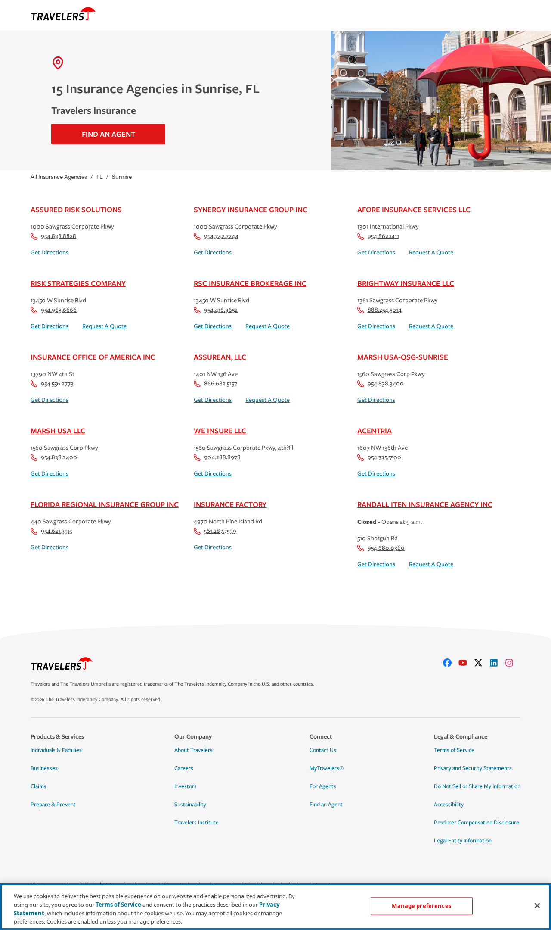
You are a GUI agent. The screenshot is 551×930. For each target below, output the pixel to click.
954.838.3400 (386, 383)
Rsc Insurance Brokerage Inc (250, 283)
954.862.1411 (383, 236)
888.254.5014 (385, 309)
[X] (481, 662)
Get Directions (49, 252)
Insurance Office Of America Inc (93, 357)
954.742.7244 (221, 236)
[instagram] (512, 662)
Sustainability (190, 804)
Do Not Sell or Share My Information (477, 786)
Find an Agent (326, 804)
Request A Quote (431, 252)
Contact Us (323, 750)
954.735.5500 (384, 457)
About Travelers (193, 750)
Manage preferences (421, 906)
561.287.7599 (220, 531)
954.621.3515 (56, 531)
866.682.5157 (220, 383)
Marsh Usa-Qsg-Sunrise (402, 357)
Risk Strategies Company (78, 283)
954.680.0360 (386, 547)
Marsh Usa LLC (58, 430)
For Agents (323, 786)
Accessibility (449, 804)
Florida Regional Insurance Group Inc (105, 504)
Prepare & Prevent (53, 804)
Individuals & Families (56, 750)
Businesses (44, 768)
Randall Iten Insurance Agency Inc (424, 504)
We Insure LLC (220, 430)
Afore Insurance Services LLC (414, 209)
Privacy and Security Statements (473, 768)
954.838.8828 (58, 236)
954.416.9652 (221, 309)
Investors (185, 786)
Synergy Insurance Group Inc (250, 209)
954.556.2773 (57, 383)
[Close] (537, 905)
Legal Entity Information (463, 840)
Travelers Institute (196, 822)
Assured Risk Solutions (76, 209)
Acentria (374, 430)
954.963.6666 (59, 309)
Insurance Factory (230, 504)
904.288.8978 (222, 457)
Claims (38, 786)
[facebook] (450, 662)
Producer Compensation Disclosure (476, 822)
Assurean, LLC (220, 357)
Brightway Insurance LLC (405, 283)
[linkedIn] (497, 662)
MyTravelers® (327, 768)
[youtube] (466, 662)
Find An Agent (108, 134)
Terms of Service (454, 750)
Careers (183, 768)
